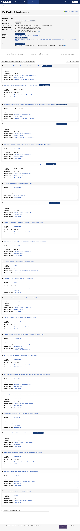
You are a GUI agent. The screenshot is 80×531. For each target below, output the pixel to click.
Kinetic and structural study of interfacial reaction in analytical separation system (20, 355)
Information (8, 525)
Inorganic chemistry (35, 39)
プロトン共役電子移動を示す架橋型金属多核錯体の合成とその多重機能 (19, 261)
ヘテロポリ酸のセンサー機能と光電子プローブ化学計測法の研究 (17, 491)
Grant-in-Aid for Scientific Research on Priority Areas (25, 193)
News (22, 525)
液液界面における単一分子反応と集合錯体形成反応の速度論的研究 (18, 183)
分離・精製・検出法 (28, 35)
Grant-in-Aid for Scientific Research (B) (22, 114)
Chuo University (17, 272)
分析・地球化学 (36, 35)
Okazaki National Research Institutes (22, 328)
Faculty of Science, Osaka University (22, 466)
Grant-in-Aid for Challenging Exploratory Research (25, 75)
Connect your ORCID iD (70, 11)
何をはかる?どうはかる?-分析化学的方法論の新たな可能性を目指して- (18, 278)
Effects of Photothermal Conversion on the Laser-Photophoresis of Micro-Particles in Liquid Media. (24, 164)
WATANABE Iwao (17, 378)
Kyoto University (17, 292)
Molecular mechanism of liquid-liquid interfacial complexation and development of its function (23, 222)
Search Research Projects (20, 1)
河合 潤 (15, 282)
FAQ (18, 525)
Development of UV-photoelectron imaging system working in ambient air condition (21, 85)
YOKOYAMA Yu (17, 475)
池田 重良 (16, 495)
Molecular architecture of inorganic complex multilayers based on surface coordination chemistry (24, 334)
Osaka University (17, 139)
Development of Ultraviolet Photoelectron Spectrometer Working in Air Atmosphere (21, 471)
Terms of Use (27, 525)
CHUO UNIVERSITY (18, 348)
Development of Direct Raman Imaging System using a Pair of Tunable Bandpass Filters (22, 65)
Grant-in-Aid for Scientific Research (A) (22, 231)
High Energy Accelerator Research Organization (24, 79)
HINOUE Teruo (17, 417)
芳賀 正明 (16, 265)
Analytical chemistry (19, 35)
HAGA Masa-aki (17, 321)
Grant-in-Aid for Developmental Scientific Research (25, 481)
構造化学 (50, 39)
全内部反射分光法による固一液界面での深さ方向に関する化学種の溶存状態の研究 (21, 413)
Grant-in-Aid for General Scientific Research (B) (24, 403)
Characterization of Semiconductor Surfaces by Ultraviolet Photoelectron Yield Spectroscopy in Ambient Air (26, 203)
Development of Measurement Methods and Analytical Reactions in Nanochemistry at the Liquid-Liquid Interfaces (27, 144)
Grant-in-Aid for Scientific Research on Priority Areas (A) (26, 270)
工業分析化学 (17, 290)
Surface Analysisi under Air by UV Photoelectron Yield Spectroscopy (18, 432)
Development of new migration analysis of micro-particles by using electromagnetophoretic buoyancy (25, 241)
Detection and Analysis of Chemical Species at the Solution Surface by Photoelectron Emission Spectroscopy (27, 374)
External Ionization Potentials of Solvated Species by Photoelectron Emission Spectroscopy (23, 452)
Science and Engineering (67, 39)
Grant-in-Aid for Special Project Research (23, 500)
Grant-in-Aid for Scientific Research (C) (22, 212)
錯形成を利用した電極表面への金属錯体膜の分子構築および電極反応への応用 (20, 317)
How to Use (67, 1)
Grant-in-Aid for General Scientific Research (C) (24, 423)
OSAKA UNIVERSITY (18, 236)
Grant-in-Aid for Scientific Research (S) (22, 154)
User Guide (14, 525)
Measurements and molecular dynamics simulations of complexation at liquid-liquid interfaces (23, 297)
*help (77, 11)
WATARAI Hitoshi (17, 148)
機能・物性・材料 (44, 39)
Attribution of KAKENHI (35, 525)
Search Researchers (33, 1)
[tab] (14, 54)
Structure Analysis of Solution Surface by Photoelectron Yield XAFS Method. (20, 394)
